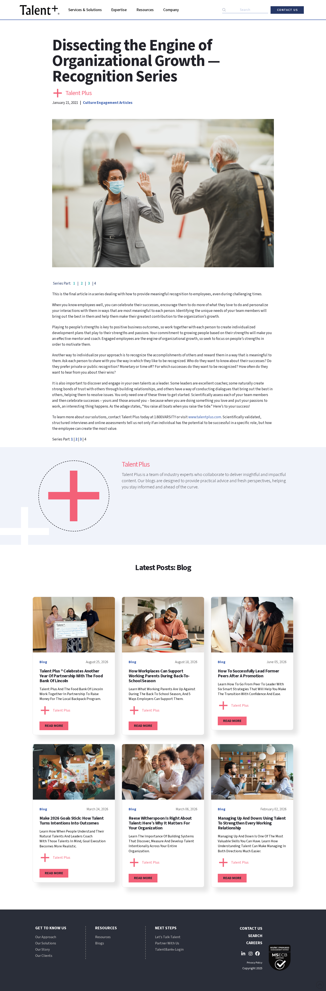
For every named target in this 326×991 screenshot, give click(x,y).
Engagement (108, 102)
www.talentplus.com (204, 417)
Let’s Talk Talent (168, 937)
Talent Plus (78, 93)
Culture (89, 102)
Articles (125, 102)
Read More (54, 725)
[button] (84, 10)
